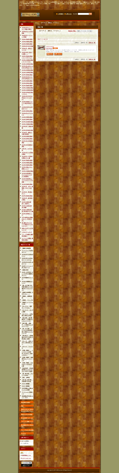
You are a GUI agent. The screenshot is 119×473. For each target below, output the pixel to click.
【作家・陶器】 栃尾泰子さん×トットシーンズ (27, 359)
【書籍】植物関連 (26, 248)
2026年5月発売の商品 (27, 39)
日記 (22, 406)
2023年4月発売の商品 (27, 138)
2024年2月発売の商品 (27, 117)
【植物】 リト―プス (27, 300)
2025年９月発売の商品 (27, 72)
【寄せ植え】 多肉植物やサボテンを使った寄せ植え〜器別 (27, 337)
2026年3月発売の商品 (27, 44)
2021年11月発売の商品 (28, 171)
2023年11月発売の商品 (27, 124)
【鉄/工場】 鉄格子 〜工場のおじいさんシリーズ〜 (27, 325)
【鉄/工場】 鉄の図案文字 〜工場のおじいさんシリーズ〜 (27, 319)
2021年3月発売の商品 (27, 196)
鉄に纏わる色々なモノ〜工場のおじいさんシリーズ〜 (27, 224)
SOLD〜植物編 (25, 383)
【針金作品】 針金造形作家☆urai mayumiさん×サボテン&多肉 (27, 370)
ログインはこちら (26, 458)
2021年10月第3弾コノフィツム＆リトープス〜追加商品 (27, 175)
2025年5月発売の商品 (27, 81)
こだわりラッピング (27, 232)
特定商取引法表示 (25, 402)
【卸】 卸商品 (26, 377)
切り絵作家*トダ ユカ (27, 418)
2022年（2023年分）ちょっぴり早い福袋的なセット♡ (27, 274)
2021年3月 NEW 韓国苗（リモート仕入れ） (27, 188)
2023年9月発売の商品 (27, 136)
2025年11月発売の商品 (27, 64)
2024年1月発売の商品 (27, 119)
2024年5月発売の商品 (27, 111)
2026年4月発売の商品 (27, 41)
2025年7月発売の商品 (27, 74)
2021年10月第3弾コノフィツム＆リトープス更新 (27, 180)
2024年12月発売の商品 (27, 87)
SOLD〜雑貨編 (25, 386)
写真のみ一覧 (92, 42)
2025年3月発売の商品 (27, 85)
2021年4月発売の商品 (27, 184)
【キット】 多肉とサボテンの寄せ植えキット (27, 343)
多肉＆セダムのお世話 (26, 414)
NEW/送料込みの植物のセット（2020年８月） (27, 219)
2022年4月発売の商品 (27, 162)
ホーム (37, 22)
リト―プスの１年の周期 (27, 430)
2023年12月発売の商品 (27, 121)
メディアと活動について (27, 421)
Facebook (23, 433)
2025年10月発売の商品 (27, 70)
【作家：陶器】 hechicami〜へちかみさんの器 (27, 364)
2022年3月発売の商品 (27, 165)
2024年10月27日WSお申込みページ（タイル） (27, 98)
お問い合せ (69, 14)
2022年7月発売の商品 (27, 160)
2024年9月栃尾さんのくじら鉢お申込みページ (27, 103)
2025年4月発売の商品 (27, 83)
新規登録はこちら (26, 455)
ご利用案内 (60, 14)
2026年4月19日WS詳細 (27, 46)
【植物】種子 (25, 270)
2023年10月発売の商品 (27, 130)
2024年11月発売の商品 (27, 90)
